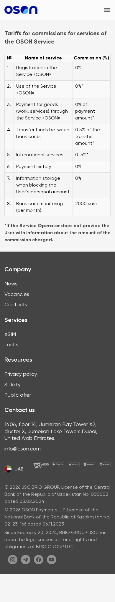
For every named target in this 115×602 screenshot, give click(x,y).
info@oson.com (22, 448)
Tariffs (11, 344)
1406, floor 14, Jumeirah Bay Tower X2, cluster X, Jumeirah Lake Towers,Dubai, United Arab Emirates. (50, 431)
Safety (12, 384)
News (10, 283)
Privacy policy (20, 374)
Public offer (17, 395)
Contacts (15, 304)
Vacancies (16, 294)
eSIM (10, 334)
